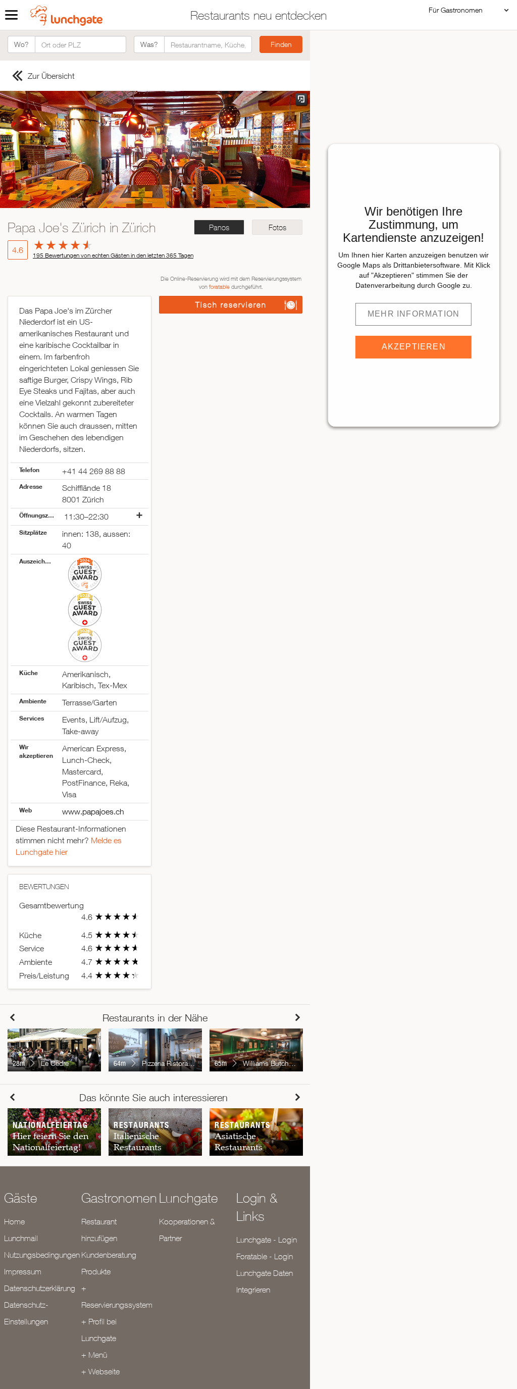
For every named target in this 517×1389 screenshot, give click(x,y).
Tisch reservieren (231, 304)
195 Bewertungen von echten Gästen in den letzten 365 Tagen (113, 255)
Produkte (96, 1271)
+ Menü (94, 1354)
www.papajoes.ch (93, 811)
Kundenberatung (108, 1254)
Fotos (277, 227)
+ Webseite (100, 1371)
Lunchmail (21, 1238)
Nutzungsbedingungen (42, 1254)
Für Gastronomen (456, 10)
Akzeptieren (414, 346)
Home (14, 1221)
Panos (219, 227)
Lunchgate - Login (266, 1239)
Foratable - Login (264, 1256)
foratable (219, 286)
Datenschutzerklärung (39, 1288)
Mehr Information (413, 314)
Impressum (22, 1271)
